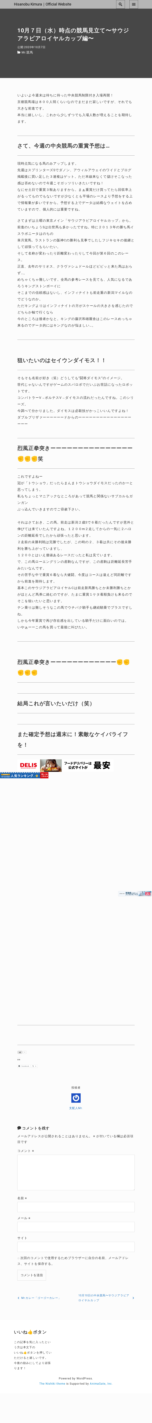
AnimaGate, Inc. (101, 1383)
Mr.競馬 (27, 52)
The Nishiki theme (52, 1383)
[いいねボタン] (20, 1052)
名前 (22, 1198)
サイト (22, 1238)
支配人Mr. (76, 1108)
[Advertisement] (62, 1407)
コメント (25, 1151)
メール (24, 1218)
